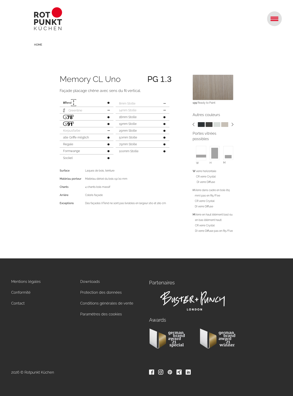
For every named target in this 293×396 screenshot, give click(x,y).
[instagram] (160, 372)
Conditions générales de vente (106, 303)
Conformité (21, 292)
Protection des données (101, 292)
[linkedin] (188, 372)
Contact (18, 303)
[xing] (179, 372)
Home (38, 44)
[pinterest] (169, 372)
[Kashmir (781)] (224, 124)
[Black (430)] (201, 124)
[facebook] (151, 372)
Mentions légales (26, 281)
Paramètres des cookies (101, 314)
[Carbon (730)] (209, 124)
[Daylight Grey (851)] (216, 124)
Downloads (90, 281)
